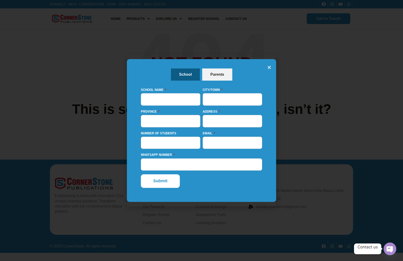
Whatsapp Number (157, 155)
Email (208, 133)
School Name (152, 90)
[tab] (185, 74)
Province (149, 111)
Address (210, 111)
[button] (269, 67)
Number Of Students (158, 133)
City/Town (212, 90)
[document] (201, 130)
